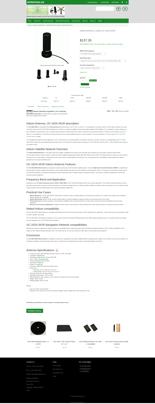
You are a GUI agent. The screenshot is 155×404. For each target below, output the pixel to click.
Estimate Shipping (85, 87)
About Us (92, 21)
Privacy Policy (76, 21)
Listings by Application (39, 25)
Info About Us (57, 369)
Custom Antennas (48, 21)
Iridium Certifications (43, 106)
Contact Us (37, 21)
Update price (83, 72)
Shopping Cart (58, 373)
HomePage (57, 365)
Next (65, 76)
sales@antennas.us (38, 374)
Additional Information (58, 106)
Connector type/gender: (87, 65)
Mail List (85, 21)
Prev (38, 76)
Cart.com (82, 402)
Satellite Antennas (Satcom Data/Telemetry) (58, 25)
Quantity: (83, 77)
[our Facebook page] (125, 9)
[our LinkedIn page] (118, 9)
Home (29, 21)
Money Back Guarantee (62, 21)
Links (54, 376)
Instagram (85, 368)
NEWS (100, 21)
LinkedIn (84, 371)
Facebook (86, 366)
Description (31, 106)
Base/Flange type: (85, 58)
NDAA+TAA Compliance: (87, 51)
